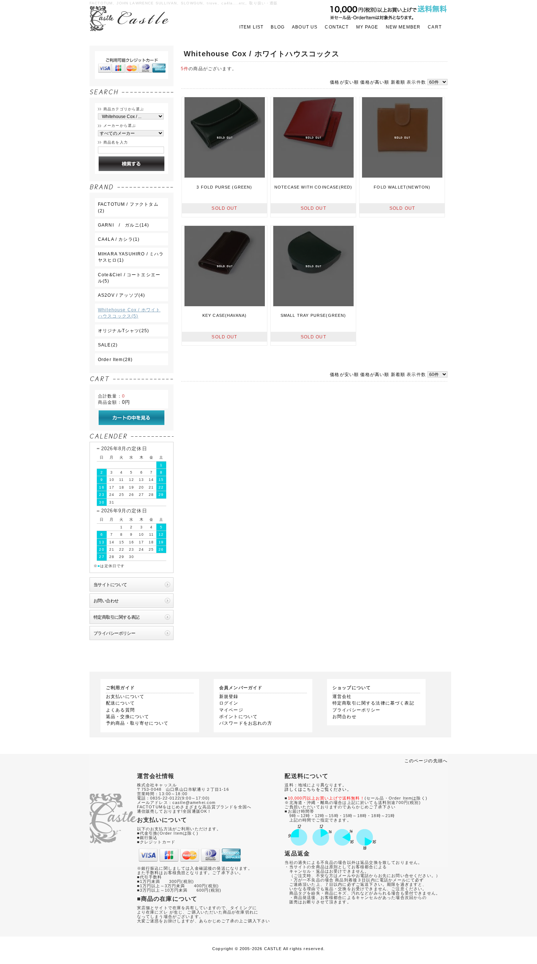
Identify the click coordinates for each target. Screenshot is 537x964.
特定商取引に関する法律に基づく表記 (373, 703)
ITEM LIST (251, 26)
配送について (120, 703)
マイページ (231, 710)
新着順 (398, 82)
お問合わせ (344, 716)
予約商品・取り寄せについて (137, 723)
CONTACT (337, 26)
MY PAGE (367, 26)
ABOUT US (304, 26)
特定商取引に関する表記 (117, 617)
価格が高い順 (374, 82)
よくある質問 (120, 710)
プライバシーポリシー (114, 633)
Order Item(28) (115, 359)
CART (435, 26)
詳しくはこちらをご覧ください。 (318, 789)
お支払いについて (125, 696)
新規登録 (229, 696)
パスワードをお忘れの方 (245, 723)
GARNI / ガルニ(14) (123, 225)
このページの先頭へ (426, 760)
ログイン (229, 703)
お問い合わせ (106, 600)
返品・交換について (127, 716)
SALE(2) (108, 344)
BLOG (278, 26)
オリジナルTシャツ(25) (123, 330)
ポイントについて (238, 716)
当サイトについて (110, 584)
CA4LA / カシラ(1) (119, 239)
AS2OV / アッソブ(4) (121, 295)
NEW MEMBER (403, 26)
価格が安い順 (344, 82)
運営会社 (342, 696)
